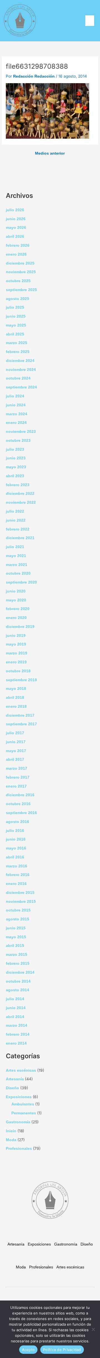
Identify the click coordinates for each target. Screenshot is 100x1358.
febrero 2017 (17, 777)
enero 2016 (16, 884)
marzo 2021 (16, 565)
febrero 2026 (17, 245)
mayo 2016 (16, 848)
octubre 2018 (18, 671)
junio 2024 (16, 405)
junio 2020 (16, 591)
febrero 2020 (17, 609)
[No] (93, 1329)
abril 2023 (15, 476)
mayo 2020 (16, 600)
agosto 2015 (17, 919)
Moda (11, 1140)
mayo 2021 (16, 556)
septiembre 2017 (21, 724)
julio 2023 (15, 449)
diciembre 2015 (20, 893)
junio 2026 (16, 219)
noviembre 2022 (21, 502)
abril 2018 (15, 697)
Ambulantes (22, 1104)
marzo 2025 (16, 343)
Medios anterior (50, 153)
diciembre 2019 (20, 627)
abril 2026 (15, 236)
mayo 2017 (16, 751)
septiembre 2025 (21, 290)
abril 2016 (15, 857)
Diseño (12, 1088)
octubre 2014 (18, 981)
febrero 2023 (17, 485)
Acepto (28, 1349)
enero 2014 (16, 1043)
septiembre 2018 (21, 680)
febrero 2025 (17, 352)
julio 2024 (15, 396)
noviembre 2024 (21, 370)
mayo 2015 (16, 937)
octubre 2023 (18, 440)
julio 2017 (15, 733)
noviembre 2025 (21, 272)
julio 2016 (15, 831)
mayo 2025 (16, 325)
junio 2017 (16, 742)
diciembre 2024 (20, 361)
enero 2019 (16, 662)
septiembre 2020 (21, 582)
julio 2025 (15, 307)
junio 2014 (16, 1008)
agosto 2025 (17, 299)
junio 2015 (16, 928)
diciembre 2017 (20, 715)
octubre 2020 (18, 573)
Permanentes (23, 1113)
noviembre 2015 (21, 901)
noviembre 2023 (21, 432)
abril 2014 (15, 1017)
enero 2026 (16, 254)
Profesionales (19, 1148)
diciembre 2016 (20, 795)
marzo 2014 (16, 1025)
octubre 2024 (18, 378)
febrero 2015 (17, 963)
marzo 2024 (16, 414)
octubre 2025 (18, 281)
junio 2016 (16, 839)
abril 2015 (15, 946)
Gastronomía (18, 1122)
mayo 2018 (16, 689)
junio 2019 (16, 636)
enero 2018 (16, 706)
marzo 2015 (16, 954)
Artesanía (15, 1079)
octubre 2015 (18, 910)
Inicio (11, 1131)
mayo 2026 (16, 227)
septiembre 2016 (21, 813)
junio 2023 (16, 458)
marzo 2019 (16, 653)
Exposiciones (19, 1097)
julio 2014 (15, 999)
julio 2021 (15, 547)
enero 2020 (16, 618)
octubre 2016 (18, 804)
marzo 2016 (16, 866)
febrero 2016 (17, 875)
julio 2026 (15, 210)
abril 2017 (15, 759)
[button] (89, 20)
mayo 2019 (16, 644)
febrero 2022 (17, 529)
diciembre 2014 (20, 972)
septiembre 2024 (21, 387)
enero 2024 (16, 423)
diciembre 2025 (20, 263)
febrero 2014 (17, 1034)
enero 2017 (16, 786)
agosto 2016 (17, 822)
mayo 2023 (16, 467)
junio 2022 (16, 520)
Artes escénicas (21, 1070)
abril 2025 (15, 334)
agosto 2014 (17, 990)
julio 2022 (15, 511)
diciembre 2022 (20, 493)
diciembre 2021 (20, 538)
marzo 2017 (16, 768)
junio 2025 (16, 316)
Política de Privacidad (62, 1349)
